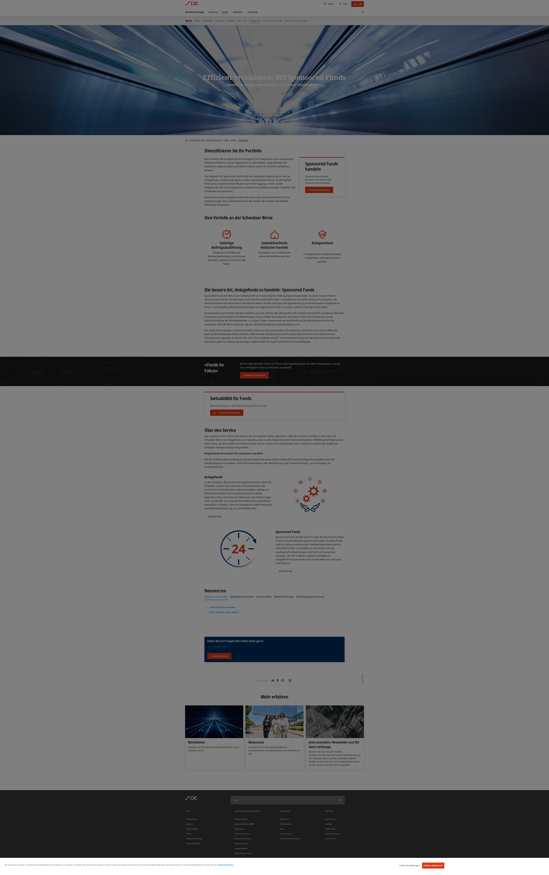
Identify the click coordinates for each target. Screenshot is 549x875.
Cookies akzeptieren (433, 865)
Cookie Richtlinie (225, 865)
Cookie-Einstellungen (409, 865)
